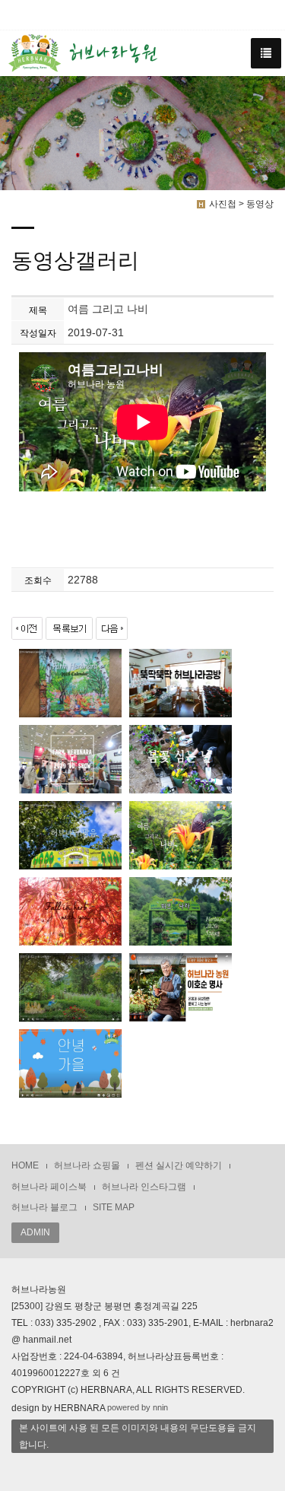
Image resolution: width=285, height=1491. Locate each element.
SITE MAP (114, 1207)
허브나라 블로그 (44, 1207)
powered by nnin (137, 1407)
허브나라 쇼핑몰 (87, 1165)
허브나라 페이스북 (49, 1186)
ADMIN (35, 1232)
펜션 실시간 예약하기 (178, 1165)
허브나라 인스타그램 (144, 1186)
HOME (25, 1165)
